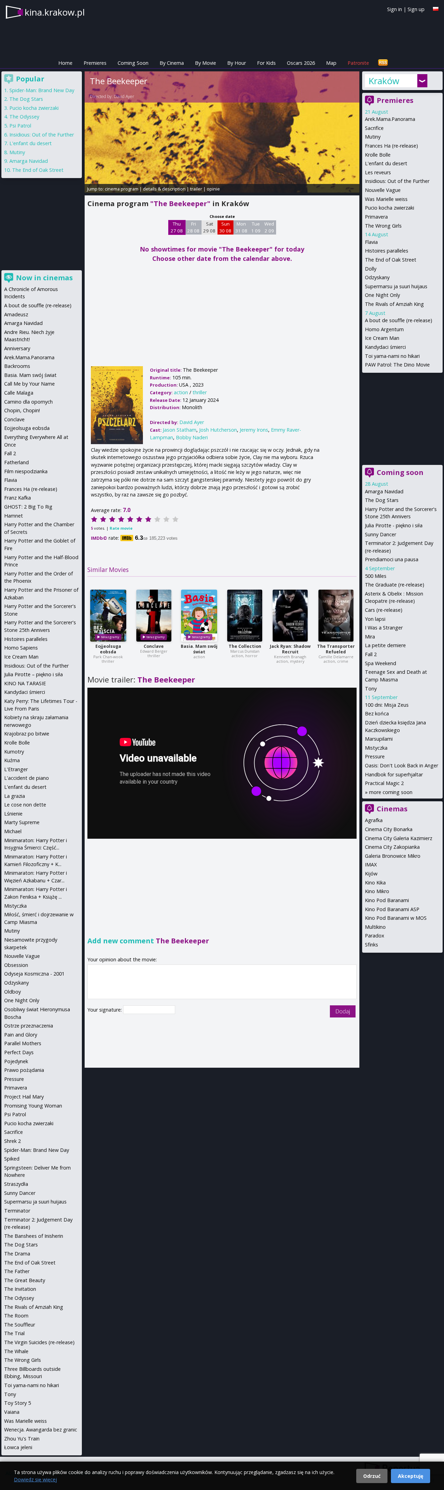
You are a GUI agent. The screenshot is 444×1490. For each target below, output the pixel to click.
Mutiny (373, 136)
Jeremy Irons (254, 429)
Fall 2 (371, 654)
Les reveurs (378, 172)
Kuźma (12, 760)
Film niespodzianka (26, 471)
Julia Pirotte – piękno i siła (33, 674)
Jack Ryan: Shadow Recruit (290, 649)
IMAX (371, 864)
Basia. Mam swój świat (199, 649)
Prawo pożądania (24, 1070)
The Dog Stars (382, 500)
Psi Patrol (20, 125)
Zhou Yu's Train (22, 1438)
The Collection (245, 646)
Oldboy (12, 991)
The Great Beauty (24, 1280)
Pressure (375, 756)
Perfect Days (19, 1052)
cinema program (121, 189)
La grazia (14, 796)
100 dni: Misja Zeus (387, 705)
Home (65, 63)
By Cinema (172, 63)
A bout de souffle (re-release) (398, 320)
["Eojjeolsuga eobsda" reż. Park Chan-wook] (108, 616)
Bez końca (377, 713)
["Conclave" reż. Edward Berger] (153, 616)
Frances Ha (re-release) (391, 145)
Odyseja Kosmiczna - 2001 (34, 973)
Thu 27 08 (177, 227)
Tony (371, 688)
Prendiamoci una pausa (391, 559)
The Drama (17, 1253)
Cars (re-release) (383, 610)
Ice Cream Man (382, 338)
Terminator (17, 1210)
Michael (13, 831)
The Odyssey (24, 116)
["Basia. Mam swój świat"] (199, 616)
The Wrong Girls (383, 225)
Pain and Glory (20, 1034)
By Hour (236, 63)
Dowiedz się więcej (35, 1479)
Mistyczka (376, 747)
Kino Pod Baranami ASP (392, 909)
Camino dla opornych (28, 401)
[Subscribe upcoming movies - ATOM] (382, 63)
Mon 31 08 (241, 227)
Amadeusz (16, 314)
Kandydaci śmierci (385, 347)
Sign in (394, 9)
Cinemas (392, 808)
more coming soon (390, 792)
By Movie (205, 63)
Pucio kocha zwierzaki (389, 207)
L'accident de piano (26, 778)
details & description (164, 189)
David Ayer (124, 96)
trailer (196, 189)
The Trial (14, 1333)
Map (331, 63)
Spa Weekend (380, 663)
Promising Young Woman (33, 1105)
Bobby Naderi (192, 437)
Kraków (383, 80)
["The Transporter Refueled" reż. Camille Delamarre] (335, 616)
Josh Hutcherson (218, 429)
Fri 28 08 (193, 227)
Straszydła (16, 1184)
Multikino (375, 927)
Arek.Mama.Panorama (390, 119)
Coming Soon (133, 63)
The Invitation (20, 1289)
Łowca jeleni (18, 1447)
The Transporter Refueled (336, 649)
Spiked (11, 1158)
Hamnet (13, 515)
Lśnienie (13, 813)
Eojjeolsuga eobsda (108, 649)
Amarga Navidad (384, 491)
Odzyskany (377, 277)
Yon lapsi (375, 619)
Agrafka (374, 820)
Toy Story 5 (17, 1403)
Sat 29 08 (209, 227)
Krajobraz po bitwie (26, 733)
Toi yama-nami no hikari (392, 356)
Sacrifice (374, 128)
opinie (213, 189)
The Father (16, 1271)
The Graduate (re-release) (394, 584)
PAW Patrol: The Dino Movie (397, 364)
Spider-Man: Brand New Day (41, 90)
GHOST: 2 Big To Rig (28, 506)
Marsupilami (379, 738)
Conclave (154, 646)
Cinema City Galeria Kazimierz (398, 838)
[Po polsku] (435, 9)
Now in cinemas (44, 277)
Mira (370, 636)
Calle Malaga (18, 392)
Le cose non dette (25, 804)
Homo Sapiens (21, 647)
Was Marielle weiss (386, 199)
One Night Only (382, 295)
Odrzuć (372, 1476)
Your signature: (105, 1009)
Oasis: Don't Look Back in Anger (401, 765)
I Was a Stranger (384, 627)
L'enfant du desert (386, 163)
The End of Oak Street (390, 259)
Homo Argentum (384, 329)
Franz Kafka (17, 497)
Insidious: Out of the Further (397, 181)
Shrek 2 (12, 1141)
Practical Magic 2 (384, 783)
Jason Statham (179, 429)
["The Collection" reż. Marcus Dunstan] (244, 616)
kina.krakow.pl (55, 12)
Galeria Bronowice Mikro (392, 856)
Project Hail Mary (24, 1096)
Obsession (16, 965)
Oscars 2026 (301, 63)
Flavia (371, 242)
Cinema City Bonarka (388, 829)
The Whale (16, 1351)
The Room (16, 1315)
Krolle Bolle (378, 154)
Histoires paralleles (386, 250)
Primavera (376, 216)
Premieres (95, 63)
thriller (200, 392)
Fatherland (16, 462)
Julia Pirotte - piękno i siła (393, 525)
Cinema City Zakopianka (392, 847)
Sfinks (371, 944)
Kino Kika (375, 882)
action (181, 392)
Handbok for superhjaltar (394, 774)
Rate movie (121, 528)
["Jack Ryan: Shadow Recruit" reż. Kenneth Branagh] (290, 616)
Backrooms (17, 366)
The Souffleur (19, 1324)
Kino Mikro (377, 891)
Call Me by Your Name (29, 383)
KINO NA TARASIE (25, 683)
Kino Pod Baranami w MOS (396, 918)
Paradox (374, 935)
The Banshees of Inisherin (33, 1236)
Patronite (358, 63)
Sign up (416, 9)
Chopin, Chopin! (22, 410)
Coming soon (400, 472)
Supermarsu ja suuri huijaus (396, 286)
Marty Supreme (22, 822)
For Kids (266, 63)
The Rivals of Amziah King (394, 304)
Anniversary (17, 348)
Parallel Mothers (22, 1043)
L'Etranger (16, 769)
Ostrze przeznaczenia (28, 1025)
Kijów (371, 873)
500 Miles (375, 576)
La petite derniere (385, 645)
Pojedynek (16, 1061)
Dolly (370, 268)
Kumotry (14, 751)
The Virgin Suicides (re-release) (39, 1342)
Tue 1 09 (256, 227)
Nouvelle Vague (383, 190)
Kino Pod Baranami (387, 900)
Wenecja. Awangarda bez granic (40, 1429)
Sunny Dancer (380, 534)
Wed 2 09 (269, 227)
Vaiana (11, 1412)
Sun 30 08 (225, 227)
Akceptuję (410, 1476)
